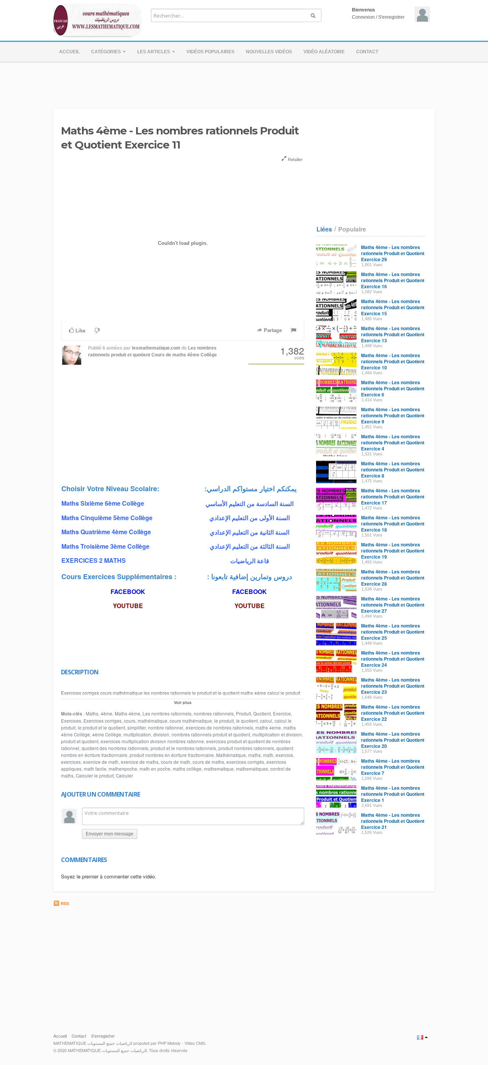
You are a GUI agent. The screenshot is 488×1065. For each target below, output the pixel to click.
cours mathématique (191, 721)
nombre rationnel (165, 728)
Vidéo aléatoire (324, 51)
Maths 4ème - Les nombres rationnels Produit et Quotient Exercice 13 (392, 334)
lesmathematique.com (156, 348)
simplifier (136, 728)
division (161, 734)
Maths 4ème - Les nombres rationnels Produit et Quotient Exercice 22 (392, 712)
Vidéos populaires (210, 51)
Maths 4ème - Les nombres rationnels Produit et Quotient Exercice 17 (392, 496)
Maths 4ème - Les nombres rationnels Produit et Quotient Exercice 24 (392, 658)
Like (79, 331)
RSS (64, 903)
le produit (224, 721)
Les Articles (154, 51)
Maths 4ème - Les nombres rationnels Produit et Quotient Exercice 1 (392, 793)
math (268, 755)
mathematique (219, 769)
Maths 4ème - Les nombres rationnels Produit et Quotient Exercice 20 (392, 739)
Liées (324, 229)
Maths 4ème (127, 714)
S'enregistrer (391, 17)
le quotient (247, 721)
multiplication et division (277, 734)
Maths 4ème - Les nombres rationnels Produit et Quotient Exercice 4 (392, 442)
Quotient (262, 714)
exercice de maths (140, 762)
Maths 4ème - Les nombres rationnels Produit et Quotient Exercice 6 (392, 388)
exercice (284, 755)
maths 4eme (268, 728)
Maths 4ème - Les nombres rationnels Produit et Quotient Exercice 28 (392, 577)
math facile (95, 769)
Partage (272, 330)
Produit (243, 714)
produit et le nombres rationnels (183, 748)
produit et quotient (79, 741)
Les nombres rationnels (167, 714)
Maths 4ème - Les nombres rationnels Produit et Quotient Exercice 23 (392, 685)
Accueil (69, 51)
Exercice (282, 714)
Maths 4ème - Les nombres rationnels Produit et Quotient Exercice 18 (392, 523)
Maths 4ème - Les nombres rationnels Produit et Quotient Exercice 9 (392, 415)
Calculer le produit (95, 776)
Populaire (352, 229)
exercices (71, 762)
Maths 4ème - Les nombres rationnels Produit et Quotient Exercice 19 (392, 550)
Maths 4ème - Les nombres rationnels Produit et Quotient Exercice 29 (392, 253)
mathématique (152, 721)
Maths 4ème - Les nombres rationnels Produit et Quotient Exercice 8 (392, 469)
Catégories (106, 51)
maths (254, 755)
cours (129, 721)
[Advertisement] (244, 83)
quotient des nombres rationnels (115, 748)
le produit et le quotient (101, 728)
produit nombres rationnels (246, 748)
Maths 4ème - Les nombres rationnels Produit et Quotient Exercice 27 (392, 604)
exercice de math (101, 762)
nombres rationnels (214, 714)
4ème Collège (106, 734)
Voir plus (182, 702)
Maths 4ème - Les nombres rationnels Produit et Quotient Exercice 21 (392, 820)
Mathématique (231, 755)
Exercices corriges (102, 721)
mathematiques (252, 769)
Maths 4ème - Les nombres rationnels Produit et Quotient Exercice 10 (392, 361)
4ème (106, 714)
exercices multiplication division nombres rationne (152, 741)
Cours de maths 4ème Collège (184, 355)
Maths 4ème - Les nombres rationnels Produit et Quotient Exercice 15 (392, 307)
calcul (266, 721)
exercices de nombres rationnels (219, 728)
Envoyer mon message (109, 834)
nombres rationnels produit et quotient (211, 734)
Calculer (124, 776)
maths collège (187, 769)
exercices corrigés (245, 762)
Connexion (363, 17)
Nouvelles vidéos (269, 51)
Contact (367, 51)
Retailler (295, 159)
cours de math (175, 762)
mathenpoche (123, 769)
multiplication (137, 734)
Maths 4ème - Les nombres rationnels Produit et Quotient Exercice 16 (392, 280)
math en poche (155, 769)
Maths (92, 714)
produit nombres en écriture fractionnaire (172, 755)
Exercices (71, 721)
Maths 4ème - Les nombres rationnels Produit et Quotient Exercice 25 (392, 631)
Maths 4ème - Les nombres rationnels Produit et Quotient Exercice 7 (392, 766)
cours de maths (208, 762)
